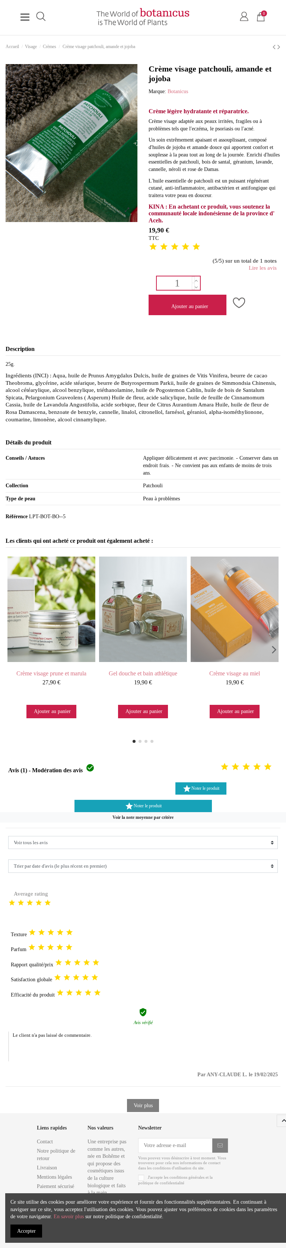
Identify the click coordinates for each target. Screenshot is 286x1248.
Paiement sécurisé (55, 1186)
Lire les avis (263, 268)
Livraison (47, 1168)
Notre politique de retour (56, 1154)
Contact (45, 1141)
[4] (185, 247)
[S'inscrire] (220, 1145)
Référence (17, 516)
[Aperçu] (58, 663)
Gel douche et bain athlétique (143, 673)
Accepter (26, 1231)
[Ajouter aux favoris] (238, 304)
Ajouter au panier (189, 306)
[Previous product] (275, 46)
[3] (174, 247)
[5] (196, 247)
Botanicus (178, 91)
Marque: (157, 91)
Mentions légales (54, 1177)
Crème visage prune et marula (51, 673)
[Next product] (278, 46)
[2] (163, 247)
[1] (153, 247)
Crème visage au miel (234, 673)
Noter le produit (200, 788)
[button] (143, 817)
